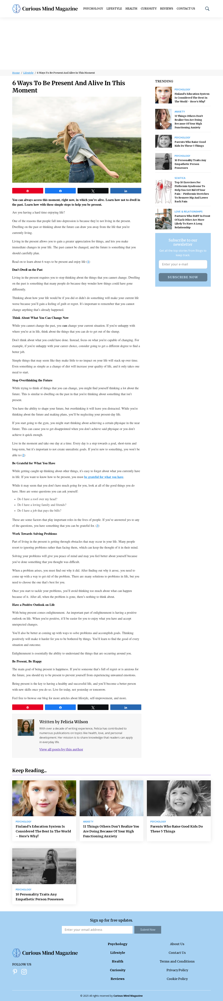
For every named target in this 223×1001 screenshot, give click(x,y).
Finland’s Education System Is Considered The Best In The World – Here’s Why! (192, 97)
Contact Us (186, 8)
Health (131, 8)
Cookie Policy (177, 979)
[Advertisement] (111, 43)
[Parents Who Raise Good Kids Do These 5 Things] (163, 141)
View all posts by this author (61, 749)
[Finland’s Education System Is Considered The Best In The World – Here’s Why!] (163, 95)
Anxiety (180, 111)
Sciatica (180, 178)
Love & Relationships (188, 211)
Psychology (93, 8)
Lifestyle (114, 8)
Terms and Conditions (177, 961)
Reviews (166, 8)
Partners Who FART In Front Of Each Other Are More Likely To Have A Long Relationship (192, 221)
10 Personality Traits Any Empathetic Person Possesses (190, 164)
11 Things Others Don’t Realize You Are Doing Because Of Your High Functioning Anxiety (189, 121)
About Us (177, 944)
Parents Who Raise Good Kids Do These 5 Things (190, 143)
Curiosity (149, 8)
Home (16, 72)
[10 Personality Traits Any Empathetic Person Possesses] (163, 161)
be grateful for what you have (103, 477)
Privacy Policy (177, 970)
